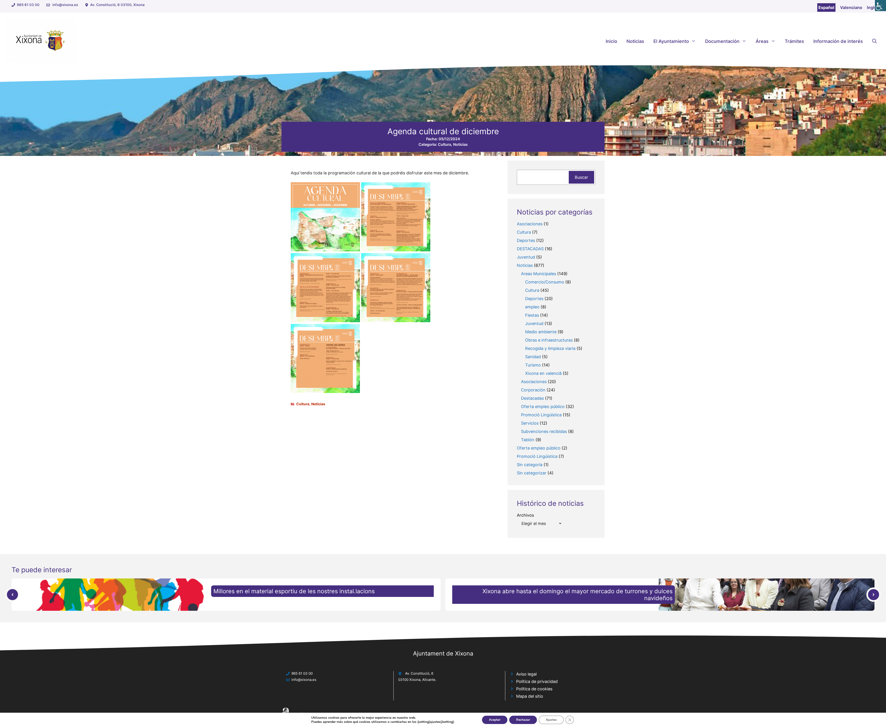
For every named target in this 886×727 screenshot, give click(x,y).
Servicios (530, 423)
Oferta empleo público (543, 406)
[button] (874, 41)
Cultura (444, 144)
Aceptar (494, 720)
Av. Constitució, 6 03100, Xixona (117, 5)
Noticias (635, 41)
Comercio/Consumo (544, 282)
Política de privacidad (537, 681)
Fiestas (532, 315)
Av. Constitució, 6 (419, 673)
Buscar (581, 177)
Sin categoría (529, 464)
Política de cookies (534, 688)
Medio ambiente (541, 331)
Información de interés (838, 41)
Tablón (527, 439)
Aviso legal (526, 674)
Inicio (611, 41)
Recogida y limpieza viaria (550, 348)
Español (826, 7)
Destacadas (532, 398)
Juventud (526, 257)
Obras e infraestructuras (549, 340)
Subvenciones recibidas (544, 431)
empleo (532, 306)
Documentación (722, 41)
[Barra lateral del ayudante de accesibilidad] (880, 5)
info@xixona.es (65, 5)
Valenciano (851, 7)
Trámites (794, 41)
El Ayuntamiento (671, 41)
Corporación (533, 389)
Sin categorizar (531, 473)
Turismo (533, 365)
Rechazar (523, 720)
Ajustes (551, 720)
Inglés (873, 7)
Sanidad (533, 356)
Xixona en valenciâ (543, 373)
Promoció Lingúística (541, 414)
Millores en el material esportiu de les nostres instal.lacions (294, 591)
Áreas (762, 41)
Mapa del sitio (529, 696)
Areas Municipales (538, 273)
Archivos (525, 515)
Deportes (526, 240)
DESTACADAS (530, 248)
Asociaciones (529, 223)
